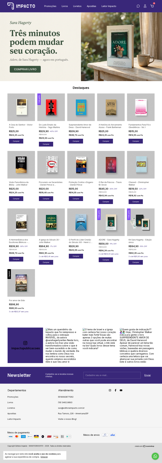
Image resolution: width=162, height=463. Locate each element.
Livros (65, 6)
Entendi (44, 457)
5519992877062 (65, 397)
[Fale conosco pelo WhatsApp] (155, 456)
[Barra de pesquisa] (138, 7)
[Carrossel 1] (81, 46)
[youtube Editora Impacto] (121, 390)
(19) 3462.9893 (65, 402)
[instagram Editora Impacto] (110, 390)
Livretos (77, 6)
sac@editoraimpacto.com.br (71, 408)
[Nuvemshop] (145, 446)
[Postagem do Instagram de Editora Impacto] (63, 345)
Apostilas (91, 6)
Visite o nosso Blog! (67, 419)
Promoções (50, 6)
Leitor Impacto (109, 6)
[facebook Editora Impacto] (115, 390)
